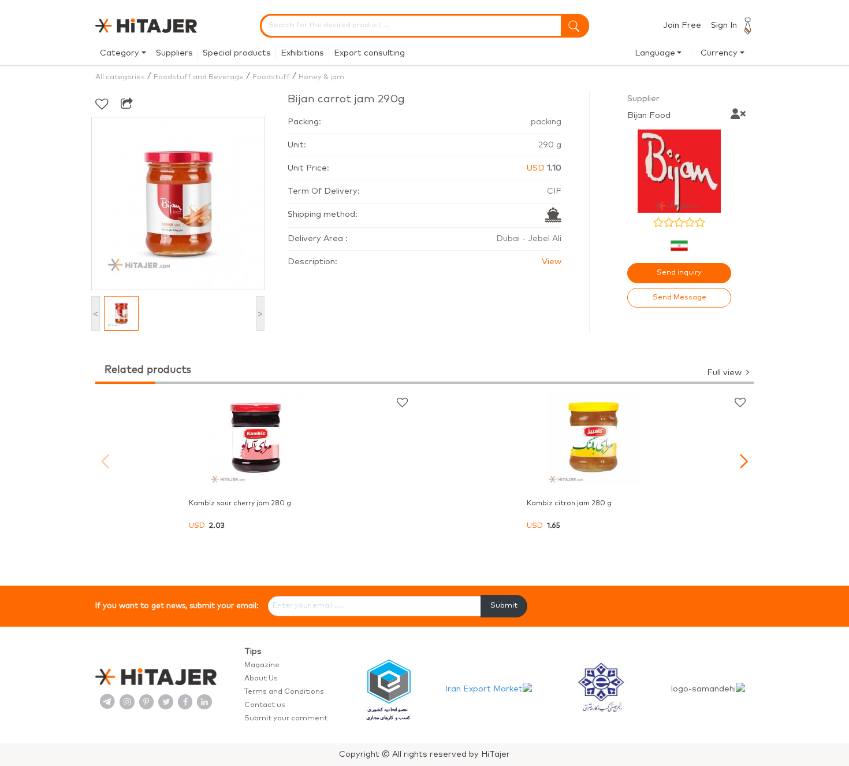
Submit (503, 605)
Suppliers (174, 53)
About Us (261, 678)
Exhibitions (302, 53)
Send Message (679, 297)
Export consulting (369, 53)
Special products (237, 53)
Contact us (264, 705)
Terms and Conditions (284, 691)
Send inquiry (679, 272)
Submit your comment (285, 718)
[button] (743, 461)
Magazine (262, 665)
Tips (253, 651)
